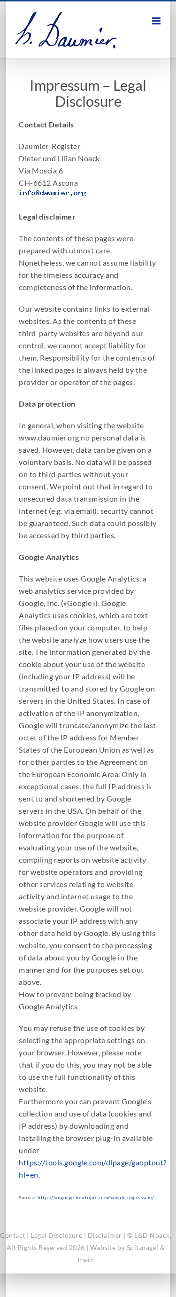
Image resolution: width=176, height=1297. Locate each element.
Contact (12, 1235)
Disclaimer (105, 1235)
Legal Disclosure (56, 1235)
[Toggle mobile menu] (157, 21)
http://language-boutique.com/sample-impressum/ (96, 1197)
